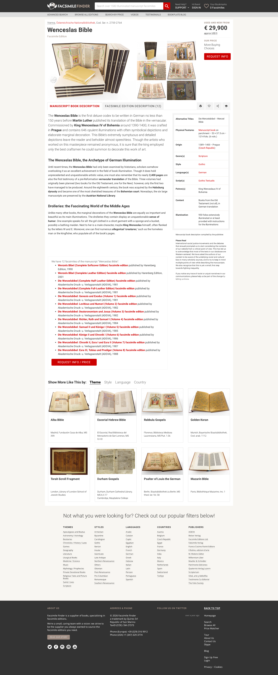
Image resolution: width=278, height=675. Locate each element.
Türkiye (160, 575)
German (203, 172)
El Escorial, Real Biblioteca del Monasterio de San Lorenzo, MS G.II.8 (113, 435)
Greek (128, 557)
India (159, 553)
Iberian (97, 546)
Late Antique (100, 557)
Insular (97, 550)
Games (66, 546)
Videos (134, 14)
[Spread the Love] (218, 106)
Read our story (58, 637)
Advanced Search (57, 14)
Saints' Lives (68, 582)
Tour (206, 634)
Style (108, 382)
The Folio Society (196, 583)
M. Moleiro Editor (196, 553)
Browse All (209, 625)
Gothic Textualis (206, 180)
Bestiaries (67, 539)
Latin (128, 568)
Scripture (203, 156)
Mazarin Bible (200, 479)
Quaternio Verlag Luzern (199, 568)
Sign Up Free (211, 657)
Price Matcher (211, 628)
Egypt (159, 542)
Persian (129, 572)
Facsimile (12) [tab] (133, 106)
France (160, 546)
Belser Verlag (195, 535)
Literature (67, 553)
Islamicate (99, 553)
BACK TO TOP (212, 608)
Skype (207, 644)
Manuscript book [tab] (75, 106)
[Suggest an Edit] (226, 106)
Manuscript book (207, 130)
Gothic (202, 164)
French (129, 550)
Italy (159, 557)
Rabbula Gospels (155, 419)
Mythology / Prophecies (73, 568)
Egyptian (130, 542)
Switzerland (162, 572)
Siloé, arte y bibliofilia (198, 575)
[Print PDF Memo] (201, 106)
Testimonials (153, 14)
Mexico (160, 561)
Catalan (129, 535)
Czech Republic (206, 148)
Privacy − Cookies (213, 666)
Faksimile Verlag (196, 542)
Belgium (161, 535)
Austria (160, 531)
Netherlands (162, 564)
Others (97, 564)
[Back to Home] (68, 5)
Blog (206, 650)
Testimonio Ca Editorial (199, 579)
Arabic (129, 531)
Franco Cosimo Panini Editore (202, 546)
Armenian (98, 531)
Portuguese (131, 575)
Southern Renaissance (104, 583)
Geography (68, 550)
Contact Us (210, 641)
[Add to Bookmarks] (209, 106)
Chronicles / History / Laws (75, 542)
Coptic (128, 539)
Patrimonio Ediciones (198, 564)
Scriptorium (194, 572)
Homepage (210, 615)
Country (140, 382)
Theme (95, 382)
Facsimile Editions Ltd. (198, 539)
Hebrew (129, 561)
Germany (161, 550)
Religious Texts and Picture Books (75, 577)
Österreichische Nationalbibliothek (75, 22)
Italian (128, 564)
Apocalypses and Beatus (74, 531)
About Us (209, 638)
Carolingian (99, 539)
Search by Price (114, 14)
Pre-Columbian (101, 575)
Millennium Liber (196, 557)
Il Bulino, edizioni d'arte (199, 550)
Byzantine (98, 535)
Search (208, 621)
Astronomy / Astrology (73, 535)
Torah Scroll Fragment (65, 479)
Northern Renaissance (104, 561)
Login (207, 660)
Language (122, 382)
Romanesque (100, 579)
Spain (159, 568)
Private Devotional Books (74, 572)
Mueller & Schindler (197, 561)
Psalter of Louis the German (162, 479)
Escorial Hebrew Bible (111, 419)
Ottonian (98, 568)
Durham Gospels (108, 479)
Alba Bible (57, 419)
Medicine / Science (71, 561)
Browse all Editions (86, 14)
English (129, 546)
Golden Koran (199, 419)
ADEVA (192, 531)
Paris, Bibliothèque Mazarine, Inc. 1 (208, 491)
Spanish (129, 579)
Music (65, 564)
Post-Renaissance (102, 572)
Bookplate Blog (177, 14)
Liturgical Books (70, 557)
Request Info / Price (74, 362)
